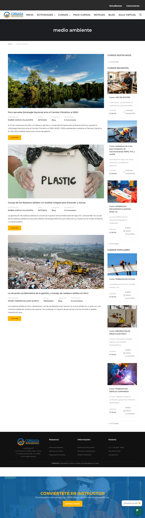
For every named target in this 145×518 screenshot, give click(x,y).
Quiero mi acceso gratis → (72, 283)
